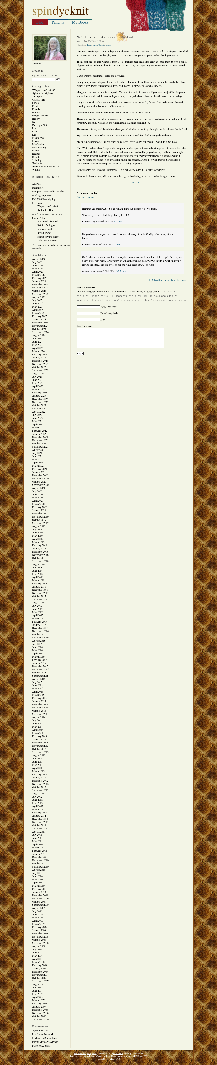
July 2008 (37, 949)
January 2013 (39, 777)
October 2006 (39, 1016)
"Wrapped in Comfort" (43, 90)
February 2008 (39, 965)
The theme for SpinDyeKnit (85, 1053)
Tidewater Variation (47, 240)
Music (35, 141)
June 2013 (37, 761)
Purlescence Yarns (41, 1045)
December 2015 (40, 666)
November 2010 (40, 860)
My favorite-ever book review (47, 214)
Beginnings (38, 187)
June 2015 (37, 685)
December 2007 (40, 971)
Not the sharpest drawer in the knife (106, 37)
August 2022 (38, 411)
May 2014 (37, 726)
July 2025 (37, 300)
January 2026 (39, 281)
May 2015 (37, 688)
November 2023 (40, 363)
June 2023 (37, 379)
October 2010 (39, 863)
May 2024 (37, 344)
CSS (145, 1056)
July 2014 (37, 720)
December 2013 (40, 742)
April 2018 (37, 577)
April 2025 (37, 309)
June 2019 (37, 532)
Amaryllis (37, 96)
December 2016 (40, 628)
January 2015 (39, 701)
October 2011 (39, 825)
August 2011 (38, 831)
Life (34, 128)
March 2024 (38, 351)
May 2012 (37, 803)
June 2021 (37, 456)
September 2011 (40, 828)
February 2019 (39, 545)
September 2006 (40, 1019)
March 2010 (38, 885)
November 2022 (40, 402)
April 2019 (37, 538)
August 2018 (38, 564)
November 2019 (40, 516)
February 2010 (39, 888)
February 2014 (39, 736)
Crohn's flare (38, 99)
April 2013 (37, 768)
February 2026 (39, 278)
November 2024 (40, 325)
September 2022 (40, 408)
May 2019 (37, 535)
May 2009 (37, 917)
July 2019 (37, 529)
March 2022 (38, 427)
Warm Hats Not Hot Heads (45, 166)
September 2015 (40, 675)
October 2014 (39, 710)
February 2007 (39, 1003)
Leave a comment (85, 197)
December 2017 (40, 589)
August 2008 (38, 946)
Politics (36, 150)
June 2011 (37, 838)
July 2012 (37, 796)
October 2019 (39, 519)
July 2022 (37, 414)
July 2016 (37, 643)
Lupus (35, 131)
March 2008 (38, 962)
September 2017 (40, 599)
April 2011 (37, 844)
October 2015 (39, 672)
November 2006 (40, 1013)
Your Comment (84, 325)
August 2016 (38, 640)
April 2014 (37, 729)
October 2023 (39, 367)
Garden (36, 112)
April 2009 (37, 920)
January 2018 (39, 586)
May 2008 (37, 955)
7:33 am (116, 244)
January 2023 (39, 395)
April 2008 (37, 958)
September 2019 (40, 523)
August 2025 (38, 297)
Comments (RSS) (103, 1056)
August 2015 (38, 678)
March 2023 (38, 389)
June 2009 (37, 914)
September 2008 (40, 943)
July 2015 (37, 682)
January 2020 (39, 510)
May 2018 (37, 573)
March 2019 (38, 542)
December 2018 (40, 551)
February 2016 (39, 659)
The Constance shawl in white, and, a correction (51, 246)
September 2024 (40, 332)
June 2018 (37, 570)
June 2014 (37, 723)
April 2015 (37, 691)
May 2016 (37, 650)
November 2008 (40, 936)
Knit (34, 121)
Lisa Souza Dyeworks (43, 1034)
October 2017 (39, 596)
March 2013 (38, 771)
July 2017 (37, 605)
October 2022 (39, 405)
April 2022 (37, 424)
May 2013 (37, 764)
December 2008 (40, 933)
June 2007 (37, 990)
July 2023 (37, 376)
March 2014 (38, 733)
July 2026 (37, 262)
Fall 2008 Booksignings (44, 199)
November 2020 (40, 478)
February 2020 (39, 507)
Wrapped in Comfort (47, 206)
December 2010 (40, 857)
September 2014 (40, 713)
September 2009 (40, 904)
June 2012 (37, 799)
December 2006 (40, 1009)
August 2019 (38, 526)
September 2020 (40, 484)
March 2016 (38, 656)
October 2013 (39, 748)
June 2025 (37, 303)
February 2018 (39, 583)
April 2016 (37, 653)
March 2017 (38, 618)
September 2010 (40, 866)
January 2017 (39, 624)
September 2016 (40, 637)
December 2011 (40, 818)
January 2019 (39, 548)
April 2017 (37, 615)
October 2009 (39, 901)
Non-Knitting (39, 147)
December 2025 (40, 284)
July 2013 (37, 758)
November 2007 (40, 974)
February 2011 (39, 850)
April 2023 (37, 386)
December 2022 (40, 398)
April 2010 (37, 882)
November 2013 (40, 745)
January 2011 (39, 853)
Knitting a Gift (39, 125)
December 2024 (40, 322)
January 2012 (39, 815)
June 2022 (37, 418)
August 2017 (38, 602)
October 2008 (39, 939)
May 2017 (37, 612)
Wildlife (36, 169)
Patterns (58, 22)
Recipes (36, 153)
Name (103, 306)
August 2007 (38, 984)
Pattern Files (38, 218)
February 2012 (39, 812)
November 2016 (40, 631)
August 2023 (38, 373)
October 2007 (39, 978)
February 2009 (39, 927)
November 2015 (40, 669)
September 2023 (40, 370)
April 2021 (37, 462)
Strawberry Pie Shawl (48, 236)
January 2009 (39, 930)
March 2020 (38, 503)
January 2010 (39, 892)
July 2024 (37, 338)
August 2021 (38, 449)
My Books (80, 22)
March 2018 (38, 580)
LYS (34, 134)
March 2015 (38, 694)
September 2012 (40, 790)
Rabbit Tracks (44, 232)
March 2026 (38, 274)
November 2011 (40, 822)
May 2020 (37, 497)
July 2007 (37, 987)
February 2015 (39, 698)
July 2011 (37, 834)
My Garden (38, 144)
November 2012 (40, 783)
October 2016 (39, 634)
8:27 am (121, 271)
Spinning (36, 160)
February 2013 (39, 774)
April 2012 (37, 806)
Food (35, 106)
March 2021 (38, 465)
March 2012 (38, 809)
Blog (40, 22)
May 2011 (37, 841)
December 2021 (40, 437)
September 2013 (40, 752)
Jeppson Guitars (40, 1030)
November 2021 (40, 440)
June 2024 (37, 341)
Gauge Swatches (40, 115)
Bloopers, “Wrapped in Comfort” (48, 191)
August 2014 (38, 717)
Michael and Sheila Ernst (44, 1038)
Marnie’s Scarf (44, 229)
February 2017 (39, 621)
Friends (36, 109)
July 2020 (37, 491)
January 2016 (39, 663)
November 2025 (40, 287)
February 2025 (39, 316)
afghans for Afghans (42, 93)
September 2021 (40, 446)
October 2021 (39, 443)
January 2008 (39, 968)
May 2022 (37, 421)
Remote (36, 156)
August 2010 (38, 869)
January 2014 (39, 739)
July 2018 (37, 567)
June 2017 (37, 608)
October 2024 (39, 328)
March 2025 (38, 313)
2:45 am (118, 221)
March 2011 (38, 847)
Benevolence (118, 1053)
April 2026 (37, 271)
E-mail (103, 313)
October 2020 (39, 481)
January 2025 (39, 319)
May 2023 (37, 383)
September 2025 (40, 293)
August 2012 (38, 793)
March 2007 (38, 1000)
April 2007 (37, 997)
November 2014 (40, 707)
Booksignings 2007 (42, 195)
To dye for (37, 163)
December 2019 (40, 513)
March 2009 (38, 923)
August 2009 (38, 908)
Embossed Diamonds (48, 221)
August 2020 (38, 488)
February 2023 (39, 392)
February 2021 (39, 468)
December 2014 (40, 704)
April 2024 (37, 348)
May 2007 (37, 993)
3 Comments (132, 182)
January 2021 (39, 472)
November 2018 (40, 554)
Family (35, 102)
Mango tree (38, 137)
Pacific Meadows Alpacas (45, 1041)
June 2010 (37, 876)
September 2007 (40, 981)
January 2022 (39, 433)
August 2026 (38, 258)
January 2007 (39, 1006)
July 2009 (37, 911)
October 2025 (39, 290)
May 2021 (37, 459)
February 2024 (39, 354)
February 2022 (39, 430)
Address (36, 183)
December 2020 (40, 475)
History (36, 118)
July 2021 (37, 453)
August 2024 (38, 335)
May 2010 (37, 879)
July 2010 (37, 873)
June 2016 (37, 647)
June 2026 (37, 265)
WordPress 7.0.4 (113, 1059)
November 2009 (40, 898)
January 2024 (39, 357)
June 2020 (37, 494)
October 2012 (39, 787)
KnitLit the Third (45, 209)
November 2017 (40, 593)
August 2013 (38, 755)
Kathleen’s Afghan (46, 225)
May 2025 (37, 306)
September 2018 (40, 561)
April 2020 (37, 500)
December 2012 (40, 780)
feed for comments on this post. (167, 279)
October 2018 (39, 558)
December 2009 (40, 895)
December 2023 (40, 360)
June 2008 (37, 952)
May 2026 (37, 268)
